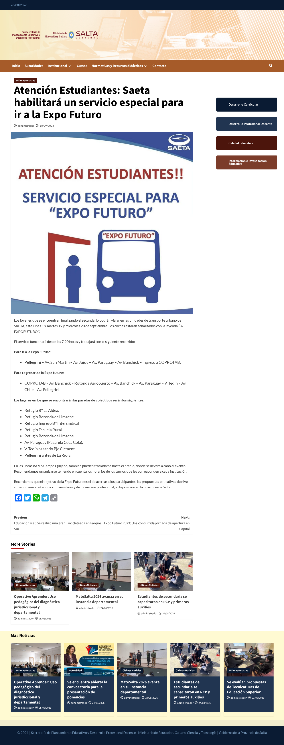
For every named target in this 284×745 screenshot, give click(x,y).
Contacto (159, 65)
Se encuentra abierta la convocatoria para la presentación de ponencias (87, 689)
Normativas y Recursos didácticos (117, 65)
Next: (147, 523)
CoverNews (131, 738)
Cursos (82, 65)
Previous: (57, 523)
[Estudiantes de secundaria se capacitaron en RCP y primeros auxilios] (163, 571)
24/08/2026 (107, 608)
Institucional (57, 65)
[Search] (271, 66)
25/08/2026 (45, 619)
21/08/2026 (258, 698)
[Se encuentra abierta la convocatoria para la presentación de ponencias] (89, 659)
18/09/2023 (47, 125)
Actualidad (75, 670)
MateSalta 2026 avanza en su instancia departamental (100, 599)
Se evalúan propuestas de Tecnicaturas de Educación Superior (246, 687)
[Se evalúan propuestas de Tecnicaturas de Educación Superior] (249, 659)
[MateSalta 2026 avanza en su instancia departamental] (101, 571)
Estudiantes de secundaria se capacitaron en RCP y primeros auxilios (163, 602)
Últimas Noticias (25, 81)
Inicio (16, 65)
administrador (26, 125)
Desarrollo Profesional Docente (246, 124)
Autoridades (34, 65)
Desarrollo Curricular (247, 104)
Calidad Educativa (247, 143)
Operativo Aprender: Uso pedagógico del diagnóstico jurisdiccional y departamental (37, 604)
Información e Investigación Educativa (247, 162)
